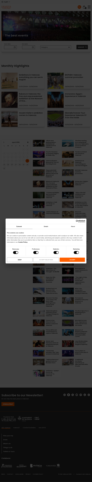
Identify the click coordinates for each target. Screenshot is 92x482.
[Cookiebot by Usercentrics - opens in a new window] (77, 221)
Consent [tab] (19, 226)
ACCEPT (72, 259)
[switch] (35, 252)
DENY (20, 259)
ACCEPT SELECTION (46, 259)
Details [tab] (46, 226)
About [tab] (73, 226)
